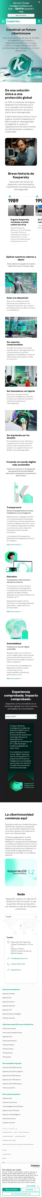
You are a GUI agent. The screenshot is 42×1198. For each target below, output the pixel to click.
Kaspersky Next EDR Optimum (11, 1075)
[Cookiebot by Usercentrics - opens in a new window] (31, 1166)
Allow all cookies (11, 1189)
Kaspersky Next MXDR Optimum (12, 1083)
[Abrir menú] (3, 21)
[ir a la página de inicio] (13, 21)
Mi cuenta (39, 22)
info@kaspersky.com (19, 958)
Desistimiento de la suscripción (9, 1140)
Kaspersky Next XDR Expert (10, 1110)
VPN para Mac (6, 1057)
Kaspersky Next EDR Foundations (12, 1071)
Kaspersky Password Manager (11, 1014)
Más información (13, 544)
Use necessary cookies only (21, 1194)
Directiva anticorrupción (24, 1132)
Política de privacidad (7, 1132)
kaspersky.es (16, 970)
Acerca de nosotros (6, 1154)
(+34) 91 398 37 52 (18, 964)
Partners (4, 1158)
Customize (29, 1189)
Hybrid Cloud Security (9, 1118)
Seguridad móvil (7, 1036)
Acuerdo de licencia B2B (20, 1136)
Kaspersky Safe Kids (8, 1006)
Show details (31, 1186)
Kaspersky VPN (7, 1010)
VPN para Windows (8, 1045)
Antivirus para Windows (9, 1040)
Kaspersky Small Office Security (12, 1067)
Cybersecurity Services (9, 1102)
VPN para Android (7, 1049)
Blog (3, 1162)
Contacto (4, 1150)
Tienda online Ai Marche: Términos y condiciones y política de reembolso (18, 1144)
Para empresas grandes (11, 1094)
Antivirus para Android (9, 1028)
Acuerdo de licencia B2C (7, 1136)
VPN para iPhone (7, 1053)
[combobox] (21, 716)
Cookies (15, 1132)
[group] (21, 222)
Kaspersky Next (7, 1098)
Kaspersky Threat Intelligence (11, 1114)
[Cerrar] (39, 2)
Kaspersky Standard (8, 993)
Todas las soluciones (8, 1018)
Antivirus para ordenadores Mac (12, 1032)
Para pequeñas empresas (12, 1063)
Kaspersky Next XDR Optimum (11, 1079)
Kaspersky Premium (8, 1002)
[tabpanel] (21, 761)
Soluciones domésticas (11, 989)
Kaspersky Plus (7, 997)
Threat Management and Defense (12, 1106)
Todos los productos (8, 1088)
